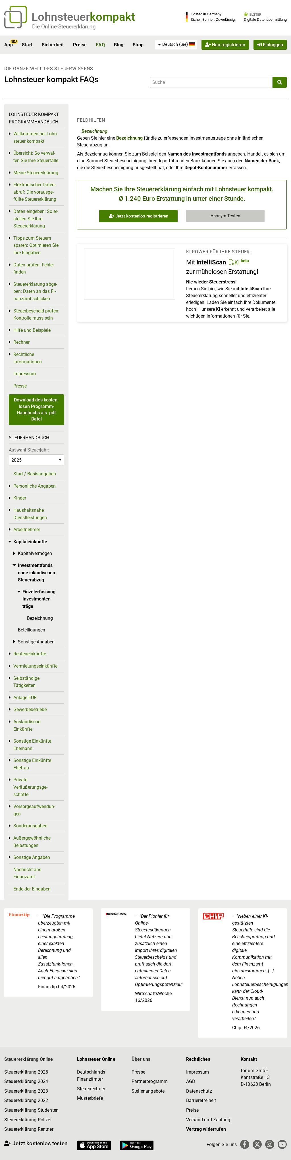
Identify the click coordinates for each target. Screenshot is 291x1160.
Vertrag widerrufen (206, 1129)
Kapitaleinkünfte (30, 541)
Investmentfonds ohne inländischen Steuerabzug (36, 573)
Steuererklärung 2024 (26, 1081)
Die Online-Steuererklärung (64, 26)
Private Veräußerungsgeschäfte (30, 787)
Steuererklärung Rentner (28, 1129)
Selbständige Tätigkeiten (26, 682)
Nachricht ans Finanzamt (27, 873)
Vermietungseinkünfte (35, 666)
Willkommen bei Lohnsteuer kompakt (35, 137)
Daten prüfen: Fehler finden (33, 268)
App (8, 44)
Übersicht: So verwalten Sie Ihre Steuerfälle (35, 156)
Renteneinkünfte (29, 653)
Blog (119, 44)
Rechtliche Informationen (27, 358)
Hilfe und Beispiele (32, 330)
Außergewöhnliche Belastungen (32, 841)
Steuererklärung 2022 (26, 1100)
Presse (20, 386)
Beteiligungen (31, 630)
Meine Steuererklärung (35, 172)
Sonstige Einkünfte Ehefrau (32, 764)
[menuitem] (176, 44)
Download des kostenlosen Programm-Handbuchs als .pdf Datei (36, 409)
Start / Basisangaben (34, 474)
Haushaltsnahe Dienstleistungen (30, 514)
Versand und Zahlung (208, 1119)
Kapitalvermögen (35, 553)
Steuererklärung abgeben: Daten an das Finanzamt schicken (35, 291)
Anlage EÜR (25, 697)
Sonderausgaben (30, 825)
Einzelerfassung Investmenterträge (38, 599)
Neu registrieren (228, 44)
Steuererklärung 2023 (26, 1091)
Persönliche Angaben (34, 486)
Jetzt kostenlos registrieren (141, 216)
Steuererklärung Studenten (31, 1110)
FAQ (100, 44)
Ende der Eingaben (32, 889)
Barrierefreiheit (201, 1100)
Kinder (19, 498)
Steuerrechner (91, 1088)
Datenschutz (199, 1091)
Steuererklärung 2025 (26, 1072)
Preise (80, 44)
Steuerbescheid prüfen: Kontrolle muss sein (36, 314)
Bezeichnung (94, 131)
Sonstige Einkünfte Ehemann (32, 744)
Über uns (141, 1059)
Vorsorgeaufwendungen (34, 810)
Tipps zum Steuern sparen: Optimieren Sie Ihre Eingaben (36, 245)
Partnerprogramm (150, 1081)
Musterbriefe (90, 1098)
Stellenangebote (148, 1091)
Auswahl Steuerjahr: (29, 450)
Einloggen (272, 44)
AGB (190, 1081)
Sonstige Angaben (36, 642)
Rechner (21, 342)
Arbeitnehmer (26, 529)
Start (27, 44)
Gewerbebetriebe (30, 709)
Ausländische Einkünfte (26, 725)
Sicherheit (53, 44)
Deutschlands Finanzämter (91, 1075)
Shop (138, 44)
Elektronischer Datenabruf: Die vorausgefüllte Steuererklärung (34, 192)
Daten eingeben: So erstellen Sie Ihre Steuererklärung (35, 219)
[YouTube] (282, 1144)
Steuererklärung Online (28, 1059)
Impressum (24, 373)
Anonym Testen (225, 215)
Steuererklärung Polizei (27, 1119)
